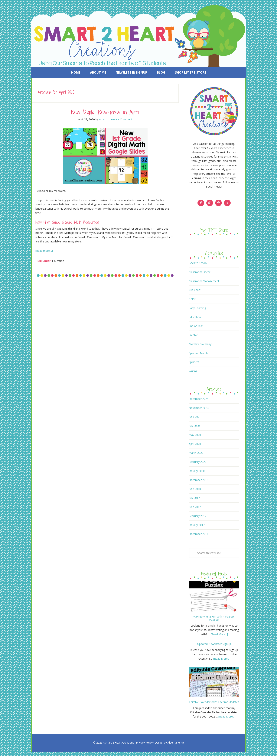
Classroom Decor (199, 272)
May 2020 (195, 435)
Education (58, 261)
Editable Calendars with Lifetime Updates (214, 702)
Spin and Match (198, 353)
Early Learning (197, 308)
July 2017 (194, 498)
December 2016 (198, 534)
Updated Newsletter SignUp (214, 644)
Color (192, 299)
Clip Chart (194, 290)
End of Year (196, 326)
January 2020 (197, 471)
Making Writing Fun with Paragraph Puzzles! (214, 618)
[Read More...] (219, 634)
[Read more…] (44, 250)
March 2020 (196, 453)
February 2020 (197, 462)
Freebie (193, 335)
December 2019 (198, 480)
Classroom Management (204, 281)
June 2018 (195, 489)
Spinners (194, 362)
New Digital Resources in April (105, 112)
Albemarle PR (176, 742)
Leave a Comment (121, 119)
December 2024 (198, 399)
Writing (193, 371)
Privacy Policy (144, 742)
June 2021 (195, 416)
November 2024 (199, 408)
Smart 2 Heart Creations (119, 742)
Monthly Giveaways (201, 344)
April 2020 (195, 444)
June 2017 (195, 507)
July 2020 (194, 426)
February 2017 (197, 516)
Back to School (198, 263)
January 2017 (197, 525)
